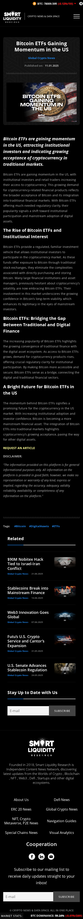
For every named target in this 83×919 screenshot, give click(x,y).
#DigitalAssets (39, 526)
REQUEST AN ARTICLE (19, 448)
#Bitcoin (20, 526)
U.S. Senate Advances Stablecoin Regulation (27, 668)
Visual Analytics (61, 832)
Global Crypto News (41, 58)
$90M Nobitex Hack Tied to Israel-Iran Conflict (25, 564)
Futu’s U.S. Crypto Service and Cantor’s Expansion (25, 641)
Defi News (62, 799)
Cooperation (41, 843)
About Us (21, 799)
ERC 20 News (21, 809)
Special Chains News (21, 832)
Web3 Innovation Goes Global (28, 615)
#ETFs (56, 526)
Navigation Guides (61, 821)
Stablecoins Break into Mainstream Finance (27, 590)
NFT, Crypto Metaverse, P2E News (21, 820)
